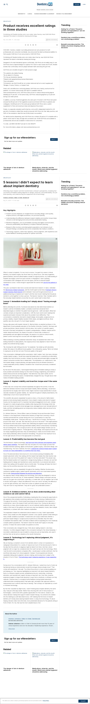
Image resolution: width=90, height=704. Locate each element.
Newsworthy (21, 13)
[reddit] (33, 45)
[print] (57, 45)
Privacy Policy (46, 700)
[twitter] (30, 45)
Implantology (7, 21)
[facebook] (25, 45)
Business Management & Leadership (44, 13)
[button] (4, 4)
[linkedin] (28, 45)
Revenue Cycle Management (64, 13)
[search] (7, 4)
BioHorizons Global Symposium (15, 290)
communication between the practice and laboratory (26, 473)
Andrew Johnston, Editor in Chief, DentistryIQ (16, 197)
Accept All (83, 701)
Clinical (30, 13)
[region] (45, 701)
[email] (35, 45)
